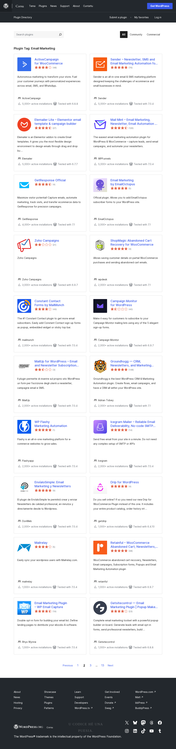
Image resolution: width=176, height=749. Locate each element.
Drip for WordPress (125, 482)
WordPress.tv (84, 708)
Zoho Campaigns (47, 240)
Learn (78, 691)
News (17, 697)
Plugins (48, 702)
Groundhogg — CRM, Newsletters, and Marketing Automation (131, 363)
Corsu (50, 727)
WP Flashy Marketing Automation (51, 424)
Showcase (50, 691)
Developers (81, 702)
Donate (110, 702)
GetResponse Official (50, 180)
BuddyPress (143, 708)
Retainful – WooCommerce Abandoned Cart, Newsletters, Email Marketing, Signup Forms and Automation (133, 545)
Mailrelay (41, 542)
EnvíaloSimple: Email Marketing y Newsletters (53, 484)
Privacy (18, 708)
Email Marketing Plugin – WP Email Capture (51, 605)
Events (109, 697)
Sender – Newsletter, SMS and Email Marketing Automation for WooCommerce (134, 61)
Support (79, 697)
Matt (139, 697)
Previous (68, 665)
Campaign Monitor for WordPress (124, 303)
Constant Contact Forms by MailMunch (49, 303)
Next (110, 665)
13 (102, 665)
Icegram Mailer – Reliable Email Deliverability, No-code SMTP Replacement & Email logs (133, 424)
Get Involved (112, 691)
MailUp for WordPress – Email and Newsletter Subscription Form (56, 363)
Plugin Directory (23, 17)
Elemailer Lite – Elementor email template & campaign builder (58, 121)
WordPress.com (145, 691)
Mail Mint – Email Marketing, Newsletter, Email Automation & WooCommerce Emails (134, 122)
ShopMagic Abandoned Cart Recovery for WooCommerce (132, 242)
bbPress (141, 702)
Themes (48, 697)
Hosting (18, 702)
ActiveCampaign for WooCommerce (49, 61)
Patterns (49, 708)
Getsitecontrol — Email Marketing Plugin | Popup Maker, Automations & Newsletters (134, 605)
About (17, 691)
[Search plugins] (60, 34)
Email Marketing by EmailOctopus (123, 182)
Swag (109, 708)
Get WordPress (159, 5)
